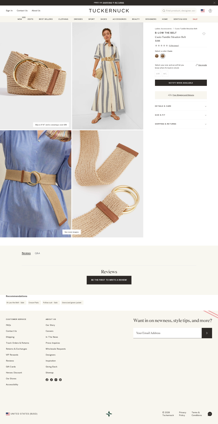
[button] (205, 33)
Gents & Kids (180, 19)
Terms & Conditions (197, 414)
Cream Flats (34, 302)
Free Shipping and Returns (183, 95)
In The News (52, 337)
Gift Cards (11, 366)
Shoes (104, 19)
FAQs (8, 325)
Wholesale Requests (56, 348)
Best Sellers (46, 19)
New (20, 19)
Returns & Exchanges (16, 348)
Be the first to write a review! (109, 280)
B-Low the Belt (166, 32)
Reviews (10, 360)
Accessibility (12, 384)
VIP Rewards (12, 354)
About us (51, 319)
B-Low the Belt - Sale (15, 302)
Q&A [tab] (37, 253)
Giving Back (51, 366)
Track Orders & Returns (17, 343)
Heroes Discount (14, 372)
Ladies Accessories (163, 28)
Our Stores (11, 378)
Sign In (9, 10)
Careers (49, 331)
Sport (91, 19)
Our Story (50, 325)
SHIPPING (107, 2)
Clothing (63, 19)
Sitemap (50, 372)
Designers (150, 19)
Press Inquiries (53, 343)
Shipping (10, 337)
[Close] (214, 3)
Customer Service (16, 319)
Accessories (119, 19)
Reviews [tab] (26, 253)
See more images (72, 232)
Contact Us (22, 10)
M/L (165, 73)
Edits (30, 19)
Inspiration (51, 360)
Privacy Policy (182, 414)
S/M (158, 73)
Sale (195, 19)
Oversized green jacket (71, 302)
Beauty (136, 19)
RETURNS (119, 2)
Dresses (78, 19)
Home (165, 19)
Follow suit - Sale (50, 302)
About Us (36, 10)
